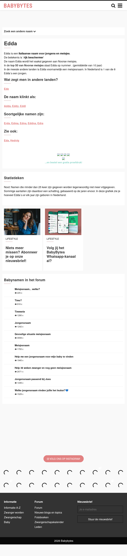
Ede (6, 89)
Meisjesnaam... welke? (27, 289)
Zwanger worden (14, 512)
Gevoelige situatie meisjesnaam (33, 334)
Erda (7, 123)
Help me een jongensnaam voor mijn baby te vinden (44, 356)
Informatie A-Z (12, 508)
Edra (40, 123)
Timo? (18, 300)
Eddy (15, 106)
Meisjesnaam (22, 345)
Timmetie (20, 311)
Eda (6, 140)
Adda (7, 106)
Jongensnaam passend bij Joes (33, 379)
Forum (38, 508)
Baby (7, 522)
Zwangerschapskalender (49, 522)
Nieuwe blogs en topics (48, 512)
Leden (38, 527)
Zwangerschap (12, 517)
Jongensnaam (23, 322)
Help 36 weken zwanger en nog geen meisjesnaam (43, 367)
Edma (15, 123)
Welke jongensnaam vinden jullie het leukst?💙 (41, 390)
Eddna (32, 123)
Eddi (23, 106)
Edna (23, 123)
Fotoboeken (42, 517)
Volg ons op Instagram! (64, 458)
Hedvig (14, 140)
